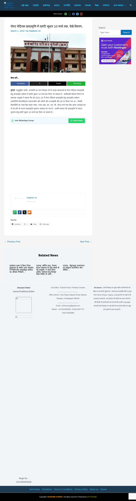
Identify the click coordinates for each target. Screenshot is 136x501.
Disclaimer (47, 489)
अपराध (56, 5)
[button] (124, 5)
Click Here (78, 120)
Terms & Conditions (63, 489)
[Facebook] (73, 14)
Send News (34, 489)
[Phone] (69, 14)
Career (103, 489)
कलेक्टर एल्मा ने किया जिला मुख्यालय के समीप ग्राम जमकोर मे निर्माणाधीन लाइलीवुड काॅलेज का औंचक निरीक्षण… (21, 268)
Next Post (86, 242)
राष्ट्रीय (36, 5)
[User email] (29, 212)
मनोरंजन (106, 5)
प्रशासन (77, 5)
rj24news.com (31, 201)
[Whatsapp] (15, 212)
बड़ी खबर (25, 5)
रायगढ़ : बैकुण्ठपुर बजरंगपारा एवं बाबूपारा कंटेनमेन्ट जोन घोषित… (74, 267)
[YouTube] (81, 14)
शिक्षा (97, 5)
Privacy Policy (81, 489)
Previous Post (12, 242)
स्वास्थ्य (88, 5)
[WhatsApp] (65, 14)
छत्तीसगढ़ (46, 5)
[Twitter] (77, 14)
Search (102, 28)
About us (94, 489)
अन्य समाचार (118, 5)
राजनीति (67, 5)
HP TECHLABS (92, 497)
